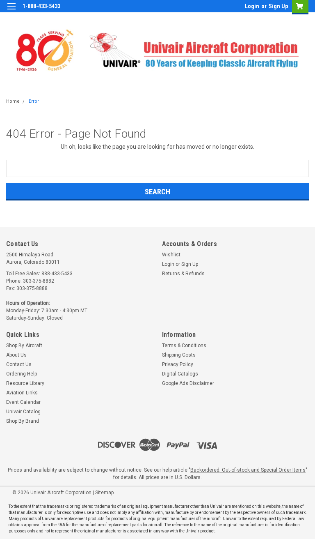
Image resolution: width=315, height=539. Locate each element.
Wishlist (171, 255)
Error (34, 101)
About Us (16, 355)
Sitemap (104, 492)
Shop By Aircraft (24, 345)
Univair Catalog (23, 412)
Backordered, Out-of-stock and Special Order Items (248, 470)
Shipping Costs (179, 355)
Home (13, 101)
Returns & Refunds (183, 273)
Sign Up (278, 6)
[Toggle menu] (11, 11)
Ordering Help (21, 374)
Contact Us (19, 364)
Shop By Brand (22, 421)
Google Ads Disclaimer (188, 383)
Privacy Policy (177, 364)
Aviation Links (22, 393)
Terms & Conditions (184, 345)
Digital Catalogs (180, 374)
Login (252, 6)
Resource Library (25, 383)
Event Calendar (23, 402)
